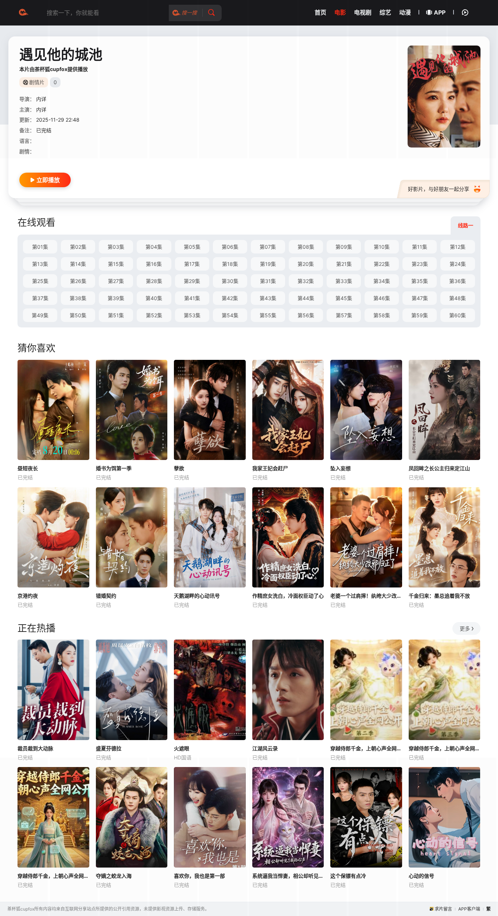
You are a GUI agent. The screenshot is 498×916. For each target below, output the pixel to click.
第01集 (40, 247)
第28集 (154, 281)
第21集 (344, 264)
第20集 (305, 264)
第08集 (305, 247)
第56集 (305, 315)
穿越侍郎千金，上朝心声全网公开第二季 (366, 748)
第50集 (78, 315)
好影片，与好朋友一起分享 (438, 189)
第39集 (116, 298)
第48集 (457, 298)
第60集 (457, 315)
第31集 (268, 281)
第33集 (343, 281)
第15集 (116, 264)
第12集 (458, 247)
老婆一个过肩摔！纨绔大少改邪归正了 (366, 596)
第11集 (419, 247)
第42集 (230, 298)
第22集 (382, 264)
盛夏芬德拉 (108, 748)
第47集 (420, 298)
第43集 (268, 298)
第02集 (78, 247)
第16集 (154, 264)
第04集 (153, 247)
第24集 (458, 264)
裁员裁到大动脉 (35, 748)
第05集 (192, 247)
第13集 (40, 264)
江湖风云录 (265, 748)
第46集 (381, 298)
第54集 (230, 315)
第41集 (192, 298)
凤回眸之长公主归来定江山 (439, 468)
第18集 (230, 264)
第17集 (192, 264)
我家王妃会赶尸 (270, 468)
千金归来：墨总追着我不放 (439, 596)
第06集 (230, 247)
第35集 (419, 281)
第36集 (457, 281)
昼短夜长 (27, 468)
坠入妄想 (340, 468)
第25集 (40, 281)
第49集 (40, 315)
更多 (465, 628)
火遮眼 (181, 748)
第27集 (116, 281)
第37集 (40, 298)
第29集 (192, 281)
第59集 (419, 315)
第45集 (343, 298)
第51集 (116, 315)
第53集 (192, 315)
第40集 (153, 298)
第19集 (268, 264)
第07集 (268, 247)
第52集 (154, 315)
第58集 (381, 315)
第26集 (78, 281)
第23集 (420, 264)
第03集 (116, 247)
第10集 (382, 247)
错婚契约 (106, 596)
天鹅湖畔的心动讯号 (197, 596)
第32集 (305, 281)
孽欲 (179, 468)
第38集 (78, 298)
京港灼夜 (27, 596)
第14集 (78, 264)
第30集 (230, 281)
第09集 (343, 247)
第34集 (381, 281)
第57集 (344, 315)
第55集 (268, 315)
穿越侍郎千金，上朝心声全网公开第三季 (445, 748)
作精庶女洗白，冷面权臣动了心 (288, 596)
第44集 (305, 298)
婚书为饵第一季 (114, 468)
